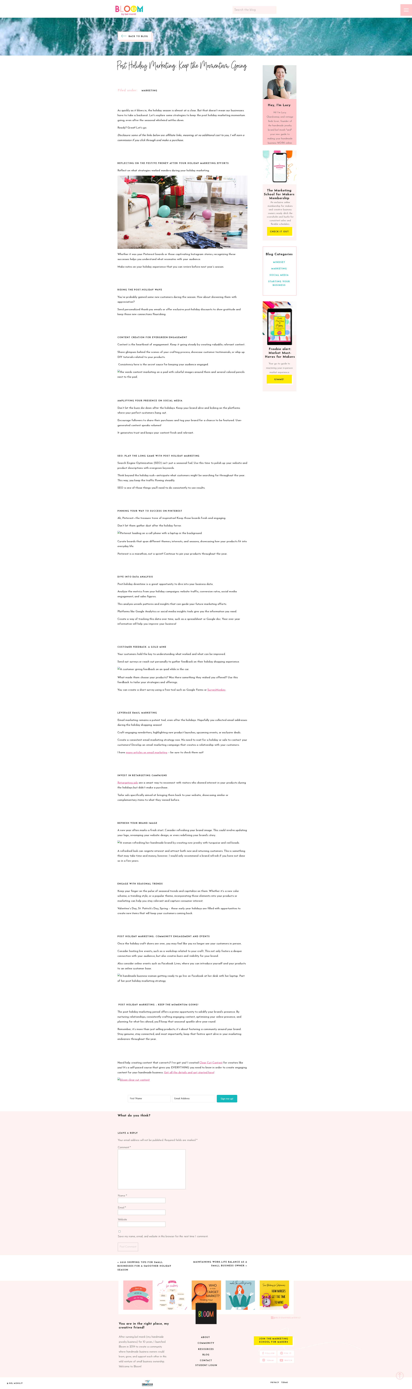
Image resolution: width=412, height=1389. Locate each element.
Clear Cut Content (211, 1062)
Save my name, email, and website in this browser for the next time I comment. (163, 1236)
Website (122, 1219)
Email (122, 1207)
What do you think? (134, 1115)
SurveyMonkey (216, 690)
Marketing (149, 91)
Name (122, 1195)
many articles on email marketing (146, 752)
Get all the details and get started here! (189, 1072)
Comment (124, 1147)
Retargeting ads (127, 782)
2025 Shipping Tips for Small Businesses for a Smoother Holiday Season (144, 1266)
